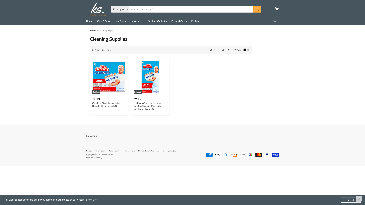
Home (89, 21)
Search (89, 151)
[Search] (257, 9)
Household (136, 21)
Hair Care (119, 21)
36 (223, 50)
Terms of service (129, 151)
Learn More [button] (92, 200)
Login (275, 21)
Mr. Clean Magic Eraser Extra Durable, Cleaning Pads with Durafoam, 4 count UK (147, 106)
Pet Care (195, 21)
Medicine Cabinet (156, 21)
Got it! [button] (351, 200)
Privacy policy (100, 151)
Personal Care (178, 21)
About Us (161, 151)
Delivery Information (146, 151)
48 (227, 50)
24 (218, 50)
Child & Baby (103, 21)
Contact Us (172, 151)
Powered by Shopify (94, 157)
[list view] (248, 50)
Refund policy (114, 151)
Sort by (95, 50)
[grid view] (245, 50)
